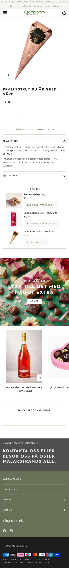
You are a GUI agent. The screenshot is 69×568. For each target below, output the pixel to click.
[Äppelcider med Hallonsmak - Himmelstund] (24, 356)
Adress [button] (7, 499)
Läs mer (7, 165)
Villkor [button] (7, 509)
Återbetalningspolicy (40, 562)
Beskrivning (10, 141)
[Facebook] (4, 530)
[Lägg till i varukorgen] (40, 377)
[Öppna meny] (8, 12)
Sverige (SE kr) (15, 546)
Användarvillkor (13, 562)
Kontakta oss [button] (12, 479)
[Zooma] (9, 75)
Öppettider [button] (10, 489)
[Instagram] (11, 530)
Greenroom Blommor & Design (24, 559)
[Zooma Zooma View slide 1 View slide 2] (34, 50)
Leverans (13, 175)
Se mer (34, 301)
